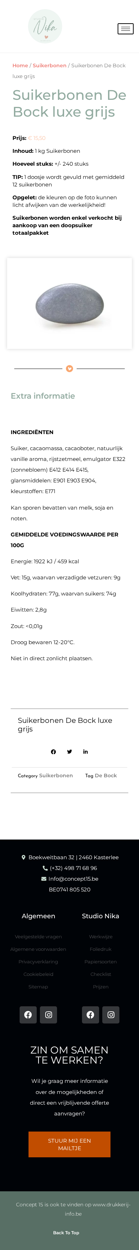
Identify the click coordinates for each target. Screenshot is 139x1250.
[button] (54, 752)
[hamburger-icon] (126, 28)
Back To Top (66, 1232)
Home (20, 65)
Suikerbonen (50, 65)
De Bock (106, 775)
